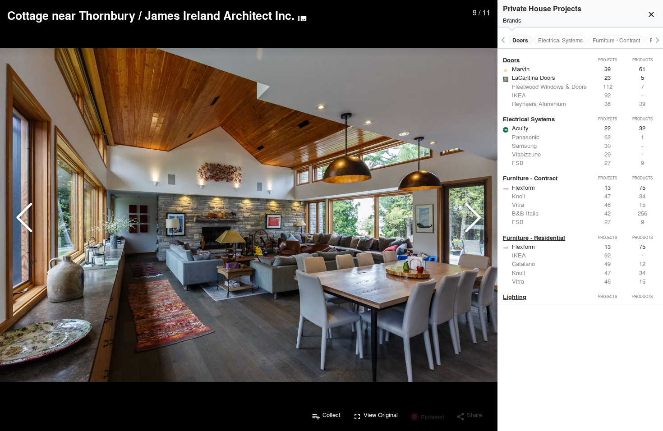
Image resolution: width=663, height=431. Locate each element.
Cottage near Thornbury (71, 15)
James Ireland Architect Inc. (220, 15)
